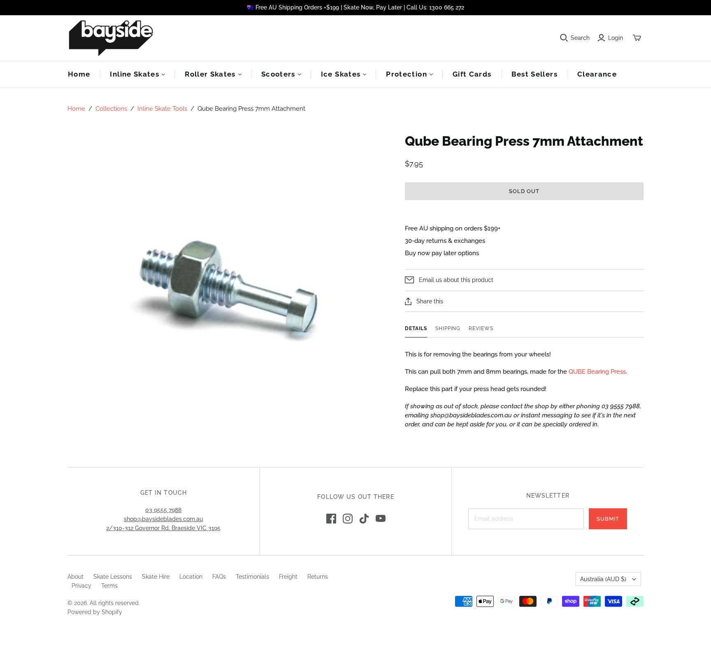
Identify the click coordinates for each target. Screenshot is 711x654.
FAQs (219, 576)
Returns (317, 576)
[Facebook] (331, 519)
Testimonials (252, 576)
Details (416, 328)
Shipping (448, 328)
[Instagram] (348, 519)
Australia (603, 579)
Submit (608, 519)
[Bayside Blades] (110, 38)
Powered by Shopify (94, 612)
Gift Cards (472, 74)
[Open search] (564, 38)
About (75, 576)
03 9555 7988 (163, 510)
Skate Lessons (112, 576)
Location (190, 576)
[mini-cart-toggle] (637, 37)
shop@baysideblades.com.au (163, 519)
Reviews (481, 328)
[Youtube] (381, 519)
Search (580, 38)
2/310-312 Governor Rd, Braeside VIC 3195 (163, 528)
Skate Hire (156, 576)
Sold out (524, 191)
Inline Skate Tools (162, 108)
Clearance (597, 74)
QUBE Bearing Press (597, 371)
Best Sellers (534, 74)
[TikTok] (364, 519)
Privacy (81, 585)
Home (79, 74)
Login (615, 38)
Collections (111, 108)
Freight (288, 576)
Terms (109, 585)
